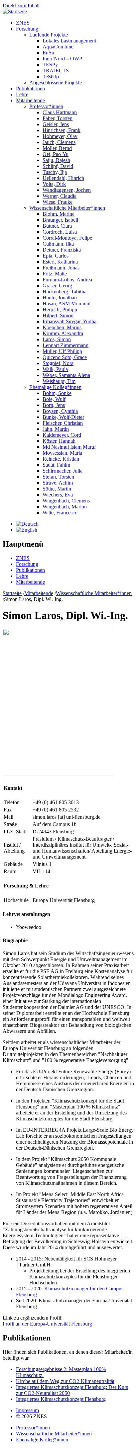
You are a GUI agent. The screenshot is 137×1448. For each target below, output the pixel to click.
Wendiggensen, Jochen (67, 190)
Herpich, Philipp (60, 309)
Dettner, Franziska (62, 250)
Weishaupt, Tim (59, 381)
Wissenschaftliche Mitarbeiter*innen (67, 208)
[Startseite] (15, 11)
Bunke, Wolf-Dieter (63, 417)
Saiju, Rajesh (56, 160)
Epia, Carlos (55, 256)
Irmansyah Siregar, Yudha (69, 321)
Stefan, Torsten (58, 477)
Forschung (27, 29)
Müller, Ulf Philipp (62, 351)
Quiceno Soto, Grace (65, 357)
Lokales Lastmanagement (69, 40)
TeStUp (51, 76)
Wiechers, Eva (58, 494)
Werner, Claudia (59, 196)
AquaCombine (58, 46)
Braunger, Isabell (60, 220)
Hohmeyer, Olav (60, 136)
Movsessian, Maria (62, 453)
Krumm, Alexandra (63, 333)
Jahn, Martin (56, 429)
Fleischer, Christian (63, 423)
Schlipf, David (58, 166)
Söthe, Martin (57, 489)
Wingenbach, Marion (65, 506)
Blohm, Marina (58, 214)
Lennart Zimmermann (65, 345)
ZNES (23, 23)
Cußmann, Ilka (58, 244)
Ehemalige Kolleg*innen (55, 387)
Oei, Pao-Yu (55, 154)
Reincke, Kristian (61, 459)
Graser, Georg (57, 285)
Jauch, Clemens (59, 142)
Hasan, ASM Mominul (66, 303)
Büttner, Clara (57, 226)
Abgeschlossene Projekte (55, 82)
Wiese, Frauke (57, 202)
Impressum (27, 1410)
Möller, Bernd (57, 148)
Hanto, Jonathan (60, 297)
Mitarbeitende (30, 100)
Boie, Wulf (54, 399)
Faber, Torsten (57, 118)
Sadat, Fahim (56, 465)
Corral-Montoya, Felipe (67, 238)
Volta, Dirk (54, 184)
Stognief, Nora (58, 363)
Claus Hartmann (60, 112)
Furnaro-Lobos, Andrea (67, 279)
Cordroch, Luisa (60, 232)
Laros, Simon (57, 339)
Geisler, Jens (56, 124)
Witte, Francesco (60, 512)
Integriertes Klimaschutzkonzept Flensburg (61, 1399)
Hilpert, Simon (58, 315)
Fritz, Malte (55, 273)
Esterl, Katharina (60, 262)
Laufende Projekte (48, 35)
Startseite (12, 593)
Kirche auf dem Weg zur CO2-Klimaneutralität (65, 1381)
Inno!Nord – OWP (62, 58)
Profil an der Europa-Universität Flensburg (47, 1324)
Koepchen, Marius (62, 327)
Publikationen (30, 88)
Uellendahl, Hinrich (63, 178)
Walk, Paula (55, 369)
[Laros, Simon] (27, 524)
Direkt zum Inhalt (21, 5)
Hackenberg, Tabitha (64, 291)
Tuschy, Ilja (55, 172)
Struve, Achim (58, 483)
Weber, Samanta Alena (66, 375)
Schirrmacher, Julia (62, 471)
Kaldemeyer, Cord (62, 435)
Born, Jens (54, 405)
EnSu (48, 52)
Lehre (22, 94)
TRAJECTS (56, 70)
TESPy (50, 64)
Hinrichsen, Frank (61, 130)
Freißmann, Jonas (61, 267)
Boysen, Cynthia (60, 411)
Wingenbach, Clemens (66, 500)
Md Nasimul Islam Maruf (69, 447)
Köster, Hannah (59, 441)
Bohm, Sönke (57, 393)
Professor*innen (46, 106)
